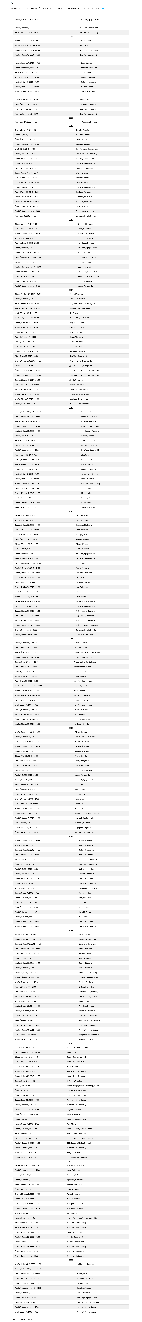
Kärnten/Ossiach (82, 601)
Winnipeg (79, 534)
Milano (83, 493)
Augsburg (85, 122)
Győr (69, 1198)
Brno (83, 459)
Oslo (80, 902)
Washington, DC (81, 813)
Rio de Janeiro (83, 257)
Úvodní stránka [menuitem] (16, 8)
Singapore (79, 827)
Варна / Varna (79, 666)
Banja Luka (73, 303)
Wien (78, 172)
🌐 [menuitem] (103, 8)
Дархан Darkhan (75, 365)
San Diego (80, 158)
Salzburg (79, 192)
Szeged (81, 840)
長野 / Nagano (81, 611)
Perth (83, 411)
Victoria (84, 435)
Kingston (79, 134)
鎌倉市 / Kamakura (83, 625)
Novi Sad (77, 647)
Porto (77, 760)
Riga (80, 907)
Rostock (77, 700)
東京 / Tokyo (80, 615)
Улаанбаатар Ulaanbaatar (79, 370)
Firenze (84, 497)
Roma (83, 502)
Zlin (68, 1213)
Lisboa (80, 286)
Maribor (82, 982)
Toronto (79, 130)
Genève (72, 384)
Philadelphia (83, 888)
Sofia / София (72, 1133)
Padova (78, 794)
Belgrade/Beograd (74, 1119)
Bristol (69, 1057)
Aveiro (77, 765)
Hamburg (81, 238)
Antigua (70, 1152)
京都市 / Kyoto (81, 620)
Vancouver (85, 440)
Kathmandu (83, 1039)
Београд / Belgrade (77, 308)
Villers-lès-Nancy (75, 389)
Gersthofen (84, 104)
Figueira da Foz (84, 276)
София (72, 322)
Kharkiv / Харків (85, 972)
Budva (71, 294)
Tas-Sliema (85, 507)
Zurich (79, 1268)
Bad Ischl (79, 572)
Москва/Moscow (73, 1090)
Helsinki (82, 912)
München (79, 177)
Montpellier (79, 751)
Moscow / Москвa (86, 977)
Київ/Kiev (70, 1081)
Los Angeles (80, 153)
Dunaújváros (81, 211)
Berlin (80, 228)
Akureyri (79, 577)
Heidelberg (82, 243)
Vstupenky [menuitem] (95, 8)
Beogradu (83, 40)
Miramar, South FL (74, 1138)
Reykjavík (79, 568)
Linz (77, 587)
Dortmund (77, 719)
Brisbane (84, 421)
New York (83, 19)
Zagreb (70, 1109)
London (70, 1047)
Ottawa (78, 139)
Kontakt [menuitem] (22, 1320)
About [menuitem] (14, 1320)
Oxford (77, 736)
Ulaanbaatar (83, 859)
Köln (75, 714)
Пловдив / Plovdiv (81, 662)
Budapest (84, 77)
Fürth (83, 478)
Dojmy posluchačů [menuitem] (74, 8)
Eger (78, 529)
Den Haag (73, 399)
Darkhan (82, 869)
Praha (82, 99)
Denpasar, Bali (81, 216)
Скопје (82, 50)
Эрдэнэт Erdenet (76, 360)
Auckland (84, 426)
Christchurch (86, 431)
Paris (69, 1066)
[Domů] (14, 3)
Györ (71, 332)
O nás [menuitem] (26, 8)
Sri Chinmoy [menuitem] (47, 8)
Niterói (80, 252)
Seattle (84, 445)
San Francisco (81, 149)
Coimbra (78, 770)
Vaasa (81, 916)
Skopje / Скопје (73, 1128)
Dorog (71, 337)
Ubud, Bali (71, 1251)
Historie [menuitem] (86, 8)
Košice (72, 341)
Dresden (81, 224)
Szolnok (84, 86)
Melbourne (85, 416)
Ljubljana (72, 298)
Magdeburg (82, 233)
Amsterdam (73, 394)
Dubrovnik (80, 634)
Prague (82, 953)
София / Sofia (79, 657)
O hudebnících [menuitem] (60, 8)
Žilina (83, 63)
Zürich (71, 380)
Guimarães (82, 271)
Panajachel (71, 1165)
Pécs (78, 206)
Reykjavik (77, 685)
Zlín (82, 72)
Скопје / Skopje (75, 317)
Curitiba (81, 262)
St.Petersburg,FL (73, 1143)
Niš (81, 45)
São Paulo (82, 266)
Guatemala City (73, 1157)
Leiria (80, 281)
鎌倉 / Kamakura (85, 1020)
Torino (83, 488)
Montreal (79, 144)
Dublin (78, 563)
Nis (70, 313)
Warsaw (82, 958)
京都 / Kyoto (83, 1015)
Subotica (77, 642)
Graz (78, 182)
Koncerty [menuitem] (34, 8)
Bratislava (84, 67)
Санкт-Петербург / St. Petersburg (80, 1085)
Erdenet (82, 873)
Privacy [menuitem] (30, 1320)
